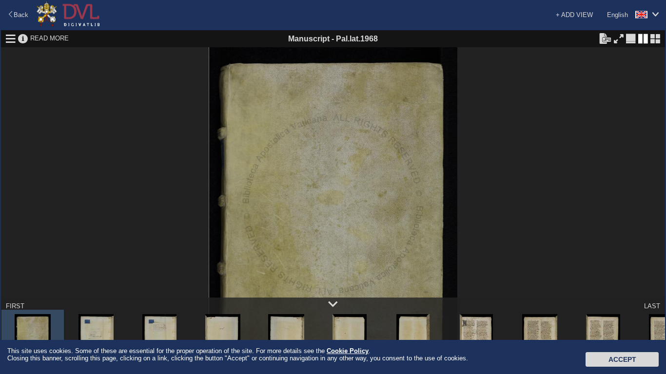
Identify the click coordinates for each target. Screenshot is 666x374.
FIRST (15, 306)
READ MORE (49, 38)
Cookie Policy (348, 351)
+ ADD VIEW (574, 15)
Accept (622, 359)
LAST (652, 306)
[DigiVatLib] (68, 24)
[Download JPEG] (605, 38)
